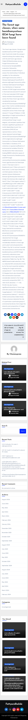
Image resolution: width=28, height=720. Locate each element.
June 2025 (5, 553)
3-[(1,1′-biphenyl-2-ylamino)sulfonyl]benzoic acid (12, 669)
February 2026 (6, 520)
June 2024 (5, 578)
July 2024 (5, 574)
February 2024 (6, 594)
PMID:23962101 (14, 212)
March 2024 (5, 590)
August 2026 (6, 499)
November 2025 (6, 532)
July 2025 (5, 549)
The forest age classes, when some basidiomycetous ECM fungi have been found (13, 31)
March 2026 (5, 516)
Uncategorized (7, 21)
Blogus (23, 715)
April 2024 (5, 586)
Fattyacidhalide (13, 4)
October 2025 (6, 536)
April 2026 (5, 512)
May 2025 (5, 557)
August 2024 (6, 569)
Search (4, 426)
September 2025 (7, 541)
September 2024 (7, 565)
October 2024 (6, 561)
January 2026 (6, 524)
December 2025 (6, 528)
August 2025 (6, 545)
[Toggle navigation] (1, 4)
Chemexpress (10, 42)
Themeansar (14, 717)
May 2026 (5, 508)
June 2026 (5, 503)
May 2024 (5, 582)
